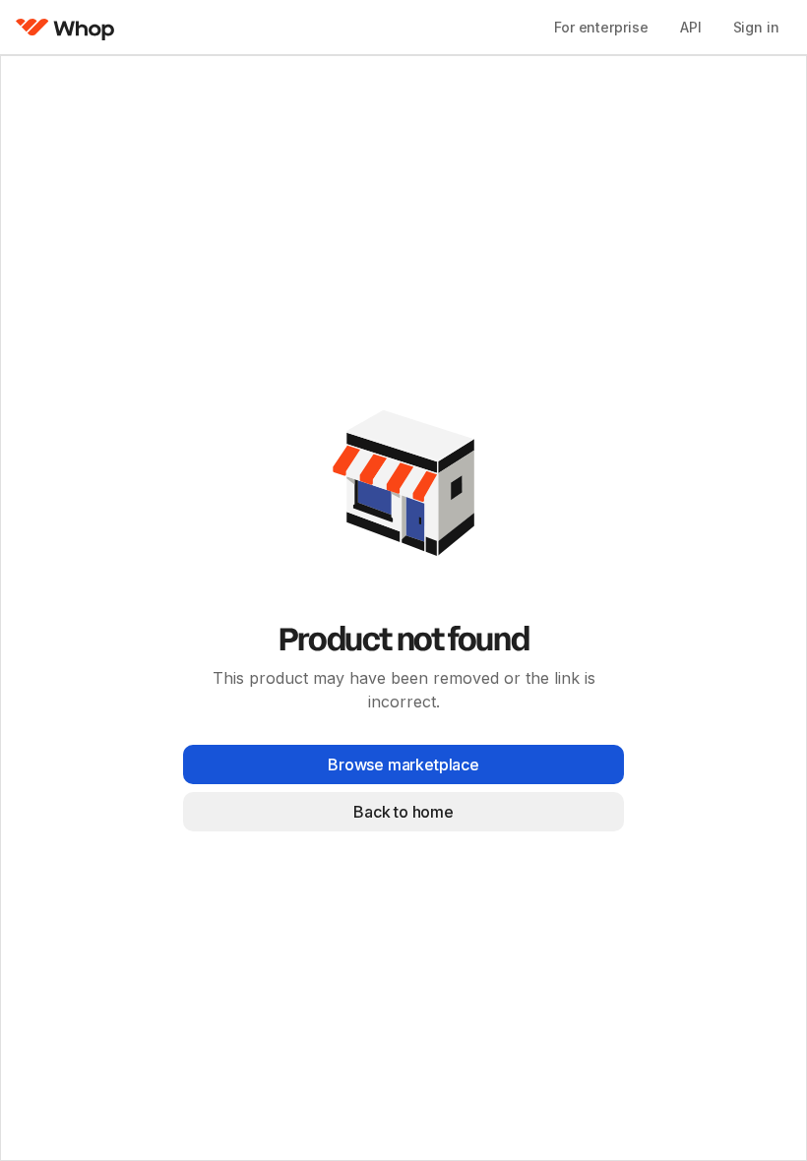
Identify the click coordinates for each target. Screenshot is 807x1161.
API (691, 27)
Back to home (403, 812)
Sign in (756, 27)
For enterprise (601, 27)
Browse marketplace (403, 764)
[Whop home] (65, 27)
